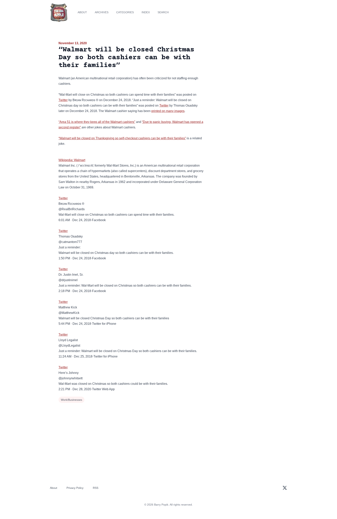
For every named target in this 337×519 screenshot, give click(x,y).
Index (146, 12)
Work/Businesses (71, 399)
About (82, 12)
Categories (125, 12)
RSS (95, 487)
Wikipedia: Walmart (72, 160)
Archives (101, 12)
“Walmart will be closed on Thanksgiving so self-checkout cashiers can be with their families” (122, 138)
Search (163, 12)
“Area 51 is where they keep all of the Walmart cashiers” (97, 122)
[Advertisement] (243, 71)
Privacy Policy (75, 487)
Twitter (63, 100)
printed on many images (167, 111)
